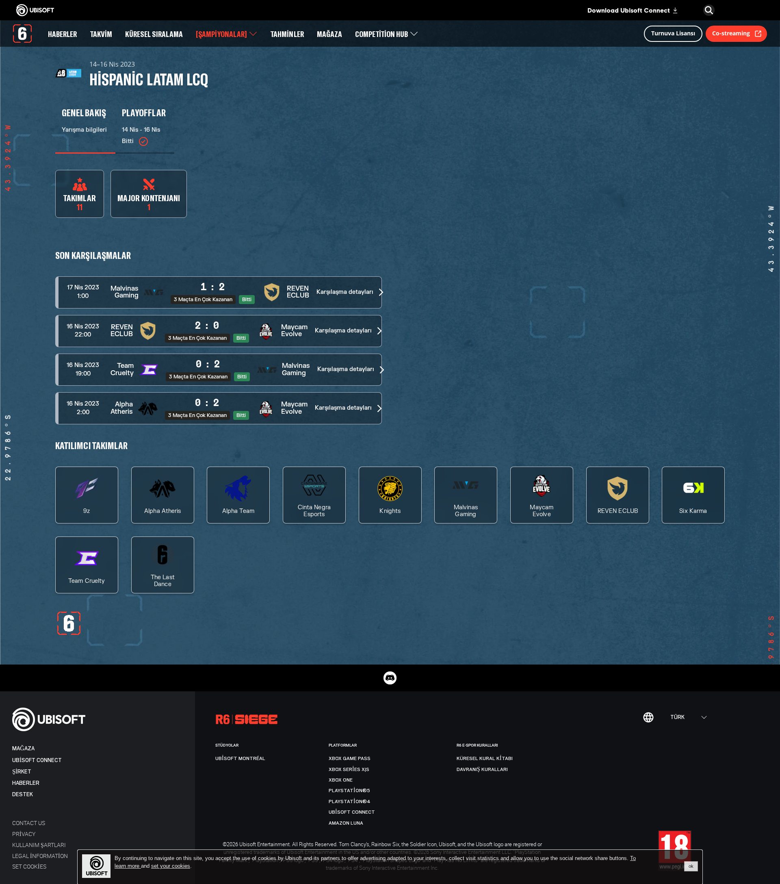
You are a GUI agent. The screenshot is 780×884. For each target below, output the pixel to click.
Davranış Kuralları (482, 769)
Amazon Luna (346, 823)
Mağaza (23, 748)
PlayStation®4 (349, 801)
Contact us (28, 823)
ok (691, 866)
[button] (218, 292)
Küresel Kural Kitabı (485, 758)
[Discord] (390, 678)
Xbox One (341, 780)
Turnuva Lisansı (673, 33)
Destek (22, 794)
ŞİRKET (21, 772)
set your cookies (170, 866)
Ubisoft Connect (37, 760)
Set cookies (29, 866)
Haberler (25, 783)
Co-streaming (731, 33)
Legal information (40, 856)
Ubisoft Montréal (240, 758)
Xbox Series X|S (349, 769)
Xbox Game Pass (349, 758)
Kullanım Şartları (39, 845)
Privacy (23, 834)
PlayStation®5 (349, 790)
